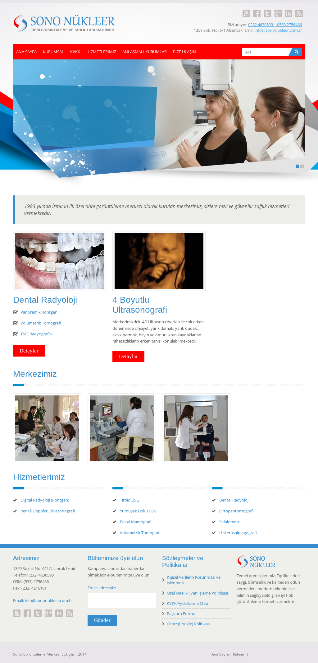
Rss (299, 9)
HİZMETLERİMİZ (101, 51)
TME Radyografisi (36, 334)
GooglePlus (278, 9)
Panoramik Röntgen (38, 312)
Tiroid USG (129, 500)
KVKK (75, 51)
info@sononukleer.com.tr (278, 30)
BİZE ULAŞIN (184, 51)
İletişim (239, 654)
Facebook (257, 9)
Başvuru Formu (181, 613)
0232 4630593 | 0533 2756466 (275, 24)
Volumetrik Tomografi (40, 323)
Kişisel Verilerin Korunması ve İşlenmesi (193, 580)
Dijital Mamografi (136, 522)
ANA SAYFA (26, 51)
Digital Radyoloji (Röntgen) (44, 500)
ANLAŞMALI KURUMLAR (144, 51)
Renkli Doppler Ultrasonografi (47, 511)
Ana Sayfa (220, 654)
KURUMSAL (53, 51)
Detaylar (85, 109)
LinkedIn (288, 9)
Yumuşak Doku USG (138, 511)
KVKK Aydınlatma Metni (189, 603)
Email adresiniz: (102, 588)
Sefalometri (229, 522)
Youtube (246, 9)
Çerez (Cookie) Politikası (189, 624)
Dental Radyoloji (234, 500)
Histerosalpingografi (238, 532)
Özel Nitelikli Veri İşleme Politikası (197, 593)
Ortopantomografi (236, 511)
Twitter (267, 9)
